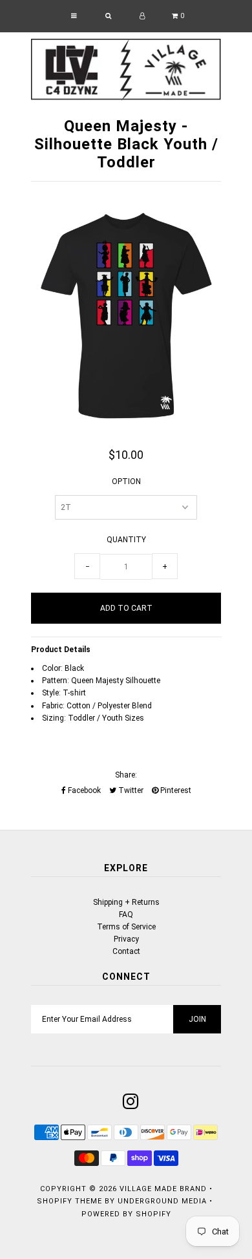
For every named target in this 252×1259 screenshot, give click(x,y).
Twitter (129, 790)
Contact (126, 951)
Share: (126, 774)
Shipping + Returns (126, 902)
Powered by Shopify (126, 1214)
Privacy (126, 939)
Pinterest (174, 790)
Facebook (83, 790)
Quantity (126, 539)
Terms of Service (126, 926)
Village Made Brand (163, 1189)
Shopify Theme (69, 1201)
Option (126, 481)
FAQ (126, 914)
